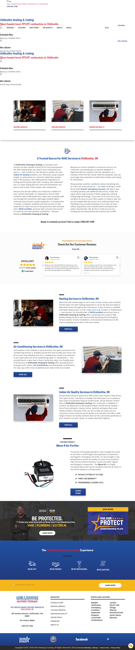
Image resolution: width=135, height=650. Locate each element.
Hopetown (95, 612)
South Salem (115, 615)
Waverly (113, 617)
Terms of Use (104, 648)
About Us (55, 625)
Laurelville (96, 617)
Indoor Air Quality (22, 175)
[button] (119, 265)
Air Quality (48, 28)
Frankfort (95, 610)
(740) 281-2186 (12, 6)
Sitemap (95, 648)
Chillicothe (96, 605)
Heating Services (58, 606)
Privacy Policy (115, 648)
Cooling (21, 28)
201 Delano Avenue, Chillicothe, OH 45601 (27, 614)
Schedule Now (6, 34)
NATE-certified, (25, 209)
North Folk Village (114, 606)
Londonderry (96, 620)
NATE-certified (96, 312)
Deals (68, 28)
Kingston (95, 615)
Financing (55, 621)
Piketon (113, 610)
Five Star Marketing (84, 648)
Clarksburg (96, 607)
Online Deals (56, 617)
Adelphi (94, 602)
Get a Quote (5, 47)
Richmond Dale (116, 612)
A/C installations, (41, 365)
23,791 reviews (31, 268)
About (59, 28)
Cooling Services (58, 610)
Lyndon (113, 602)
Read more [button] (48, 273)
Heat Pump (34, 28)
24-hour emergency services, (93, 189)
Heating (10, 28)
